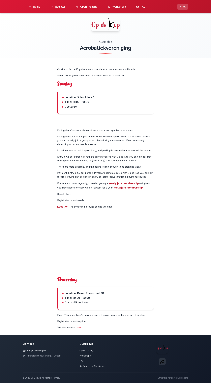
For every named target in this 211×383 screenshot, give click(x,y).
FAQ (143, 6)
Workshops (119, 6)
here (78, 327)
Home (36, 6)
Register (60, 6)
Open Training (88, 6)
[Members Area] (162, 361)
